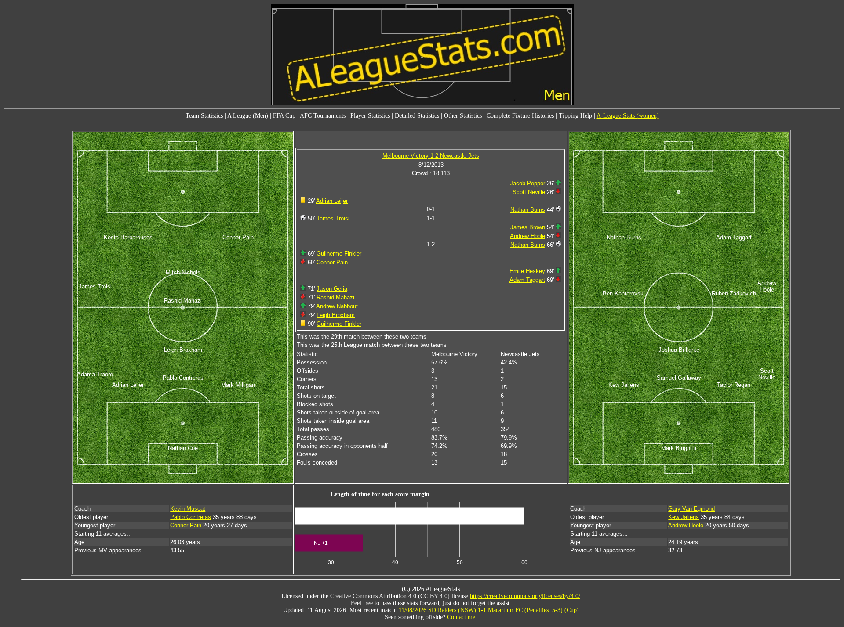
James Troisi (332, 218)
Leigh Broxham (335, 315)
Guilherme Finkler (338, 253)
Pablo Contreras (190, 517)
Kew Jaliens (683, 517)
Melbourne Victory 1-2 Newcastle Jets (430, 155)
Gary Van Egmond (691, 508)
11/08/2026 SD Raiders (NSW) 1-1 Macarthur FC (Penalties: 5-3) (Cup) (489, 610)
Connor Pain (332, 262)
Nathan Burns (527, 209)
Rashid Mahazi (335, 297)
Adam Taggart (527, 280)
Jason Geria (331, 288)
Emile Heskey (527, 271)
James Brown (527, 227)
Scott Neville (529, 192)
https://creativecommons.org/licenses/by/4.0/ (525, 596)
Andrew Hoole (527, 236)
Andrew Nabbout (337, 306)
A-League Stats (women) (628, 115)
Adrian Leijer (332, 201)
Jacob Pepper (527, 183)
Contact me (461, 617)
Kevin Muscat (187, 508)
